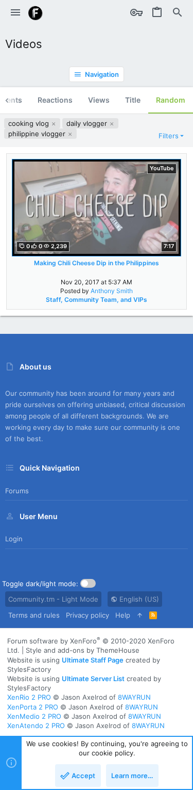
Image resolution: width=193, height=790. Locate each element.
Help (122, 615)
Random (170, 99)
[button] (15, 13)
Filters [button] (169, 136)
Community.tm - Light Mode (53, 599)
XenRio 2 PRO (29, 697)
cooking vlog (29, 123)
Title (133, 99)
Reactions (55, 99)
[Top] (139, 615)
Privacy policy (87, 615)
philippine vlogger (37, 134)
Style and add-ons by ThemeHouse (82, 650)
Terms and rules (34, 615)
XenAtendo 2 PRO (36, 725)
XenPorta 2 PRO (32, 707)
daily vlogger (87, 123)
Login (14, 539)
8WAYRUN (134, 697)
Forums (17, 491)
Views (99, 99)
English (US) (138, 599)
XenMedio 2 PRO (34, 716)
